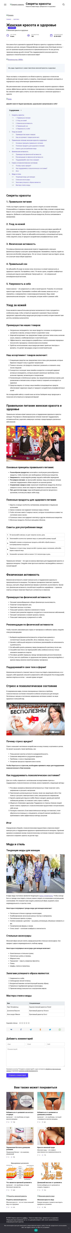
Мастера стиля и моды (23, 185)
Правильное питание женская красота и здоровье (29, 140)
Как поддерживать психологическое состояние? (31, 168)
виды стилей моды (46, 896)
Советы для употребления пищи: (26, 148)
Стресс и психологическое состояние (24, 163)
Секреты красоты (38, 3)
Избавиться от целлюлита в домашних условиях (47, 1113)
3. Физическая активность (24, 123)
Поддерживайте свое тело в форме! (27, 160)
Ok (36, 1230)
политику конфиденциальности (28, 1071)
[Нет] (69, 1228)
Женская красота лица (45, 1200)
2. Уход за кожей (21, 120)
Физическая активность (20, 151)
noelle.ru (25, 1218)
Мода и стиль (16, 174)
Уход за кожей (17, 132)
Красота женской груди (46, 1147)
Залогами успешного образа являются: (28, 182)
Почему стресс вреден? (23, 166)
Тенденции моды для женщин (25, 177)
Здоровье (12, 27)
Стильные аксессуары (23, 180)
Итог (17, 171)
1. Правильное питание (23, 118)
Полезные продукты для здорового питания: (30, 146)
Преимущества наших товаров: (26, 134)
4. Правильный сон (22, 126)
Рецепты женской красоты (16, 1200)
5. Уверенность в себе (23, 129)
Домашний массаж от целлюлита (49, 1182)
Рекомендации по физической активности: (29, 157)
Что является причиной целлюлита (19, 1182)
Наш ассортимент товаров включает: (27, 137)
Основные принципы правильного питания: (29, 143)
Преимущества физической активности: (28, 154)
